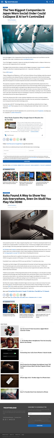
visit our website (33, 157)
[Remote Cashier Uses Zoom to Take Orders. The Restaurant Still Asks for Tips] (27, 180)
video (40, 297)
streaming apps (32, 297)
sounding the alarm (28, 59)
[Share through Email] (21, 139)
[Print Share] (24, 139)
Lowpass (13, 249)
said (10, 106)
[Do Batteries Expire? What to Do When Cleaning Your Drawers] (10, 180)
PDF (9, 286)
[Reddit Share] (14, 139)
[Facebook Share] (4, 139)
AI (11, 165)
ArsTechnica (6, 249)
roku (26, 297)
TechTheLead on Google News (14, 143)
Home (23, 434)
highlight (27, 165)
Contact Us (17, 434)
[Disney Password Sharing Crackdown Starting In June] (10, 312)
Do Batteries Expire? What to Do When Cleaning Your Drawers (10, 183)
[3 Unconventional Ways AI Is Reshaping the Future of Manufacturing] (43, 180)
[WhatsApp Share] (17, 139)
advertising (16, 297)
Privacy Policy (5, 434)
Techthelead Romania (8, 417)
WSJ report (9, 72)
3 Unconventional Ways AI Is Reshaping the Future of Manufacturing (42, 184)
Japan (32, 165)
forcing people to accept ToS (12, 253)
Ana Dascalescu (12, 20)
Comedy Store (17, 417)
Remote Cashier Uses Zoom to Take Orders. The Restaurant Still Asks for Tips (26, 184)
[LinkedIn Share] (11, 139)
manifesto (37, 165)
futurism (14, 165)
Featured (22, 297)
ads (12, 297)
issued (42, 67)
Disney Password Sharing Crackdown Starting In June (9, 315)
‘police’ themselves (16, 112)
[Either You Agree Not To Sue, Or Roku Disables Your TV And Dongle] (43, 312)
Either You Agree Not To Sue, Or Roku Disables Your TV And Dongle (43, 316)
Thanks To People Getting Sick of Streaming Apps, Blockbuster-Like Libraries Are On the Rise (26, 316)
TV (37, 297)
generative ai (21, 165)
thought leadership (45, 165)
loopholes (40, 110)
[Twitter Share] (7, 139)
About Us (12, 434)
